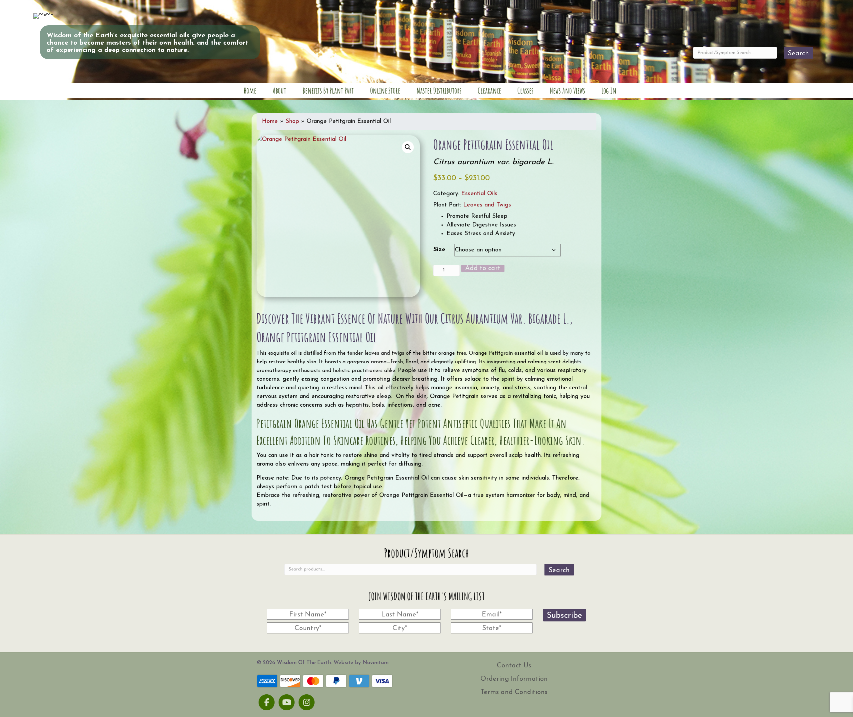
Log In (608, 91)
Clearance (489, 91)
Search (798, 53)
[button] (408, 147)
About (279, 91)
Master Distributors (439, 91)
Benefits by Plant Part (328, 91)
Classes (525, 91)
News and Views (567, 91)
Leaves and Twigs (487, 205)
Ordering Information (514, 679)
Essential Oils (479, 194)
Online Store (385, 91)
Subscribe (564, 615)
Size (439, 250)
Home (250, 91)
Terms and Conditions (513, 692)
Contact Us (514, 665)
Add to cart (482, 268)
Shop (292, 122)
